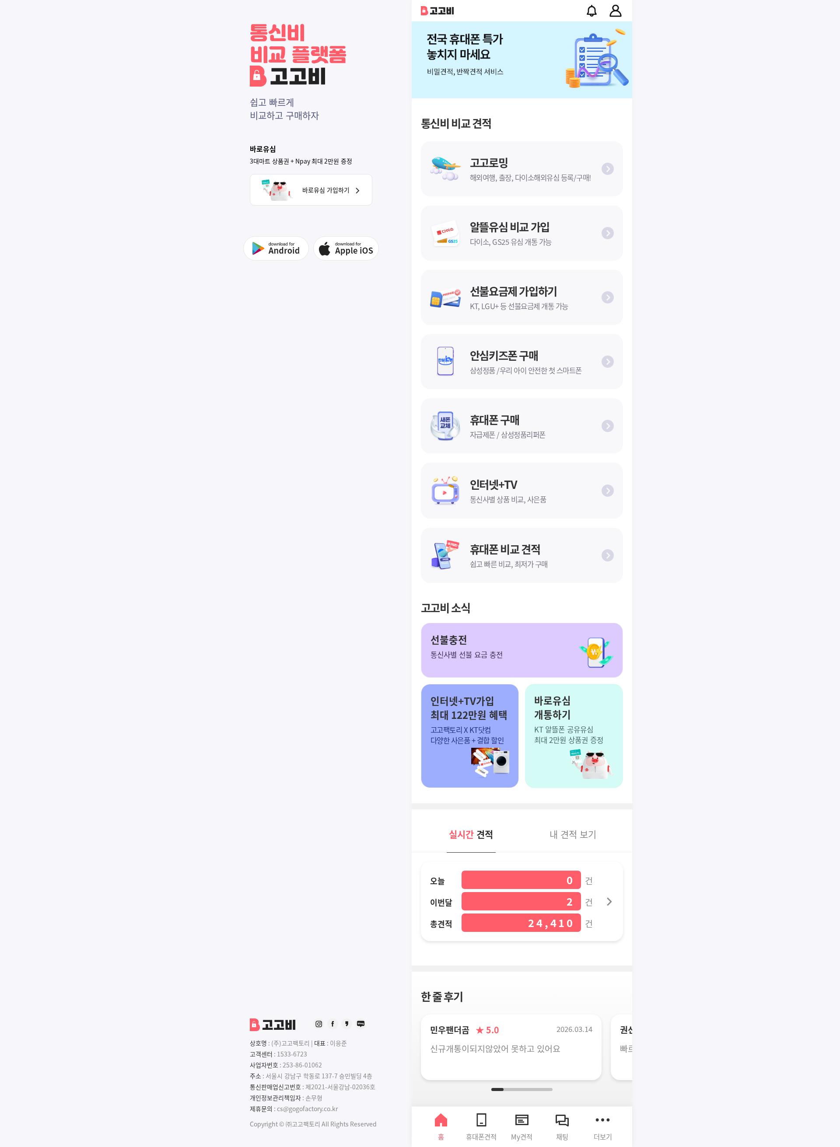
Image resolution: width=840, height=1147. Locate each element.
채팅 (562, 1136)
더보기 (603, 1136)
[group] (522, 59)
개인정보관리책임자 (275, 1097)
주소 (255, 1075)
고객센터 (261, 1053)
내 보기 (573, 833)
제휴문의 (261, 1108)
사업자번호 (264, 1064)
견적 (471, 833)
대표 (320, 1043)
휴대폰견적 (481, 1136)
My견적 (521, 1136)
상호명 (258, 1043)
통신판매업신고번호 (275, 1086)
